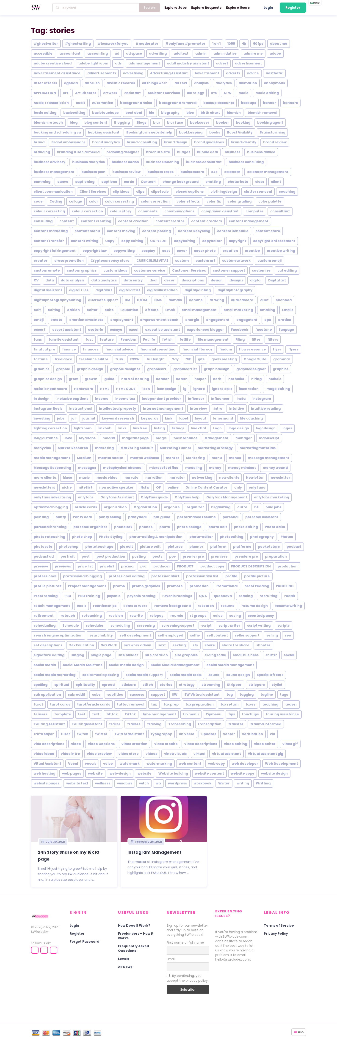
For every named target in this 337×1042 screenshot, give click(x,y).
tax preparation (199, 704)
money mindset (242, 467)
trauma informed (265, 724)
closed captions (190, 191)
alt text (180, 83)
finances (90, 349)
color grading (239, 201)
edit (37, 310)
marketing (104, 448)
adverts (233, 73)
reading (246, 596)
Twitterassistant (129, 734)
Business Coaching (162, 162)
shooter (263, 645)
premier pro (193, 556)
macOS (108, 438)
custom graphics (82, 270)
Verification (252, 734)
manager (243, 438)
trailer (114, 724)
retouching (92, 615)
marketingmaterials (258, 448)
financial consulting (157, 349)
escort (39, 329)
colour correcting (49, 211)
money (215, 467)
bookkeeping (190, 132)
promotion (199, 586)
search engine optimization (58, 635)
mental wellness (144, 458)
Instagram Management (154, 852)
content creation (133, 221)
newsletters (44, 487)
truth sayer (44, 734)
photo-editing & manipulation (155, 536)
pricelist (107, 566)
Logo (217, 428)
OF (158, 487)
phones (145, 527)
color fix (214, 201)
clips (140, 191)
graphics (280, 369)
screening (146, 625)
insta (241, 398)
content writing (84, 241)
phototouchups (99, 546)
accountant (69, 53)
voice (108, 763)
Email (170, 310)
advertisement (248, 63)
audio (243, 93)
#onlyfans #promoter (185, 43)
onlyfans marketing (271, 497)
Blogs (141, 122)
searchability (101, 635)
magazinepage (135, 438)
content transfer (49, 241)
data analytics (104, 280)
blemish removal (262, 112)
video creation (134, 744)
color (93, 201)
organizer (195, 507)
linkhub (104, 428)
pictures (175, 546)
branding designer (122, 152)
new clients (229, 477)
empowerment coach (159, 319)
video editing (235, 744)
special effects (270, 674)
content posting (156, 231)
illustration (249, 388)
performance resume (196, 517)
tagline (266, 694)
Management (216, 438)
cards (129, 181)
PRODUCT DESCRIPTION (251, 566)
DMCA (142, 300)
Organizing (220, 507)
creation (230, 250)
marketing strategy (215, 448)
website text (77, 783)
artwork (110, 93)
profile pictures (47, 586)
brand (39, 142)
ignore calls (222, 388)
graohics (41, 369)
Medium (84, 458)
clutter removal (258, 191)
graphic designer (125, 369)
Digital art (277, 280)
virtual (199, 753)
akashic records (121, 83)
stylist (277, 684)
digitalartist (129, 290)
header (162, 379)
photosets (43, 546)
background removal (177, 102)
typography (161, 734)
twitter (101, 734)
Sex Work (109, 645)
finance (69, 349)
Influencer (220, 398)
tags (284, 694)
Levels (123, 958)
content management (248, 221)
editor (92, 310)
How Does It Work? (134, 925)
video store (129, 753)
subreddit (76, 694)
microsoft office (163, 467)
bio (151, 112)
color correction (155, 201)
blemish (234, 112)
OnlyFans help (187, 497)
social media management (230, 665)
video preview (99, 753)
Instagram (261, 398)
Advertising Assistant (169, 73)
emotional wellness (86, 319)
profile (231, 576)
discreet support (103, 300)
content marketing (51, 231)
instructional (80, 408)
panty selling (110, 517)
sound (213, 674)
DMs (158, 300)
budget (183, 152)
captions (109, 181)
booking (243, 122)
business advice (261, 152)
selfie (195, 635)
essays (116, 329)
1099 (231, 43)
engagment (246, 319)
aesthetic (274, 73)
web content (190, 763)
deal (153, 280)
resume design (254, 605)
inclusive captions (72, 398)
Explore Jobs (175, 7)
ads (118, 63)
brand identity (243, 142)
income (101, 398)
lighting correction (50, 428)
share (210, 645)
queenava (223, 596)
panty (60, 517)
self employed (170, 635)
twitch (82, 734)
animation (248, 83)
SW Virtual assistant (202, 694)
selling (272, 635)
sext (162, 645)
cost (166, 250)
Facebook (239, 329)
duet (264, 300)
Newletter (255, 477)
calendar (232, 171)
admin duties (225, 53)
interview (198, 408)
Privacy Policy (276, 933)
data (49, 280)
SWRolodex (39, 931)
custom (182, 260)
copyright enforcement (274, 241)
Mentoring (195, 458)
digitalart (103, 290)
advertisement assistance (57, 73)
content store (267, 231)
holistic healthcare (50, 388)
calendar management (267, 171)
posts (157, 556)
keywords (149, 418)
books (214, 132)
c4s (214, 171)
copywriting (124, 250)
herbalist (236, 379)
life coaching (251, 418)
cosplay (148, 250)
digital (255, 280)
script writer (229, 625)
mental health (110, 458)
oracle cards (86, 507)
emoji (39, 319)
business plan (93, 171)
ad (117, 53)
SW (174, 694)
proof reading (256, 586)
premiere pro (246, 556)
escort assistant (66, 329)
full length (155, 359)
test (81, 714)
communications (179, 211)
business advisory (49, 162)
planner (196, 546)
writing (243, 783)
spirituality (85, 684)
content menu (87, 231)
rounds (176, 615)
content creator (169, 221)
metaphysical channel (122, 467)
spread (108, 684)
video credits (165, 744)
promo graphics (146, 586)
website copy (242, 773)
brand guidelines (209, 142)
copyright (237, 241)
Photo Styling (110, 536)
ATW (228, 93)
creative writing (281, 250)
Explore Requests (206, 7)
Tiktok (130, 714)
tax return (230, 704)
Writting (263, 783)
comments (147, 211)
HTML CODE (125, 388)
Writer (224, 783)
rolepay (156, 615)
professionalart (165, 576)
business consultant (204, 162)
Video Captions (101, 744)
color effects (188, 201)
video (76, 744)
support (158, 694)
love (68, 438)
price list (85, 566)
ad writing (158, 53)
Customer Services (189, 270)
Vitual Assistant (47, 763)
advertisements (101, 73)
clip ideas (121, 191)
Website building (173, 773)
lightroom (82, 428)
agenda (71, 83)
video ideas (44, 753)
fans (38, 339)
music (84, 477)
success (137, 694)
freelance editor (93, 359)
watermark (130, 763)
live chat (198, 428)
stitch (148, 684)
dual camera (242, 300)
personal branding (50, 527)
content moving (121, 231)
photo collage (189, 527)
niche (67, 487)
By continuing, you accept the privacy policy (187, 978)
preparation (276, 556)
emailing (267, 310)
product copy (212, 566)
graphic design (90, 369)
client (276, 181)
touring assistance (282, 714)
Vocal (73, 763)
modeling (193, 467)
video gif (290, 744)
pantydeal (137, 517)
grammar (281, 359)
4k (244, 43)
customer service (149, 270)
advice (253, 73)
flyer (277, 349)
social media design (126, 665)
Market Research (73, 448)
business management (54, 171)
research (206, 605)
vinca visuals (175, 753)
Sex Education (81, 645)
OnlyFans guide (154, 497)
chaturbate (238, 181)
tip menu (191, 714)
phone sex (123, 527)
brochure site (158, 152)
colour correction (87, 211)
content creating (96, 221)
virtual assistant (226, 753)
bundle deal (207, 152)
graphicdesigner (251, 369)
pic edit (126, 546)
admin (201, 53)
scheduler (95, 625)
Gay (175, 359)
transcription (209, 724)
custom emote (47, 270)
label (183, 418)
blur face (175, 122)
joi (73, 418)
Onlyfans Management (226, 497)
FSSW (135, 359)
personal (230, 517)
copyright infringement (55, 250)
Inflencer (196, 398)
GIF (188, 359)
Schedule (70, 625)
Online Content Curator (206, 487)
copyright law (95, 250)
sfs (195, 645)
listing (159, 428)
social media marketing (54, 674)
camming (42, 181)
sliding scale (215, 655)
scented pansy (261, 615)
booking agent (270, 122)
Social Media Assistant (82, 665)
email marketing (238, 310)
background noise (136, 102)
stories (166, 684)
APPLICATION (45, 93)
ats (214, 93)
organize (172, 507)
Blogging (122, 122)
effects (151, 310)
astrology (195, 93)
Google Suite (255, 359)
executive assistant (162, 329)
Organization (145, 507)
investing (42, 418)
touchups (250, 714)
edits (109, 310)
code (38, 201)
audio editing (267, 93)
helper (200, 379)
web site (95, 773)
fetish (167, 339)
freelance (63, 359)
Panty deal (82, 517)
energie (192, 319)
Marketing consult (137, 448)
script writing (259, 625)
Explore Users (238, 7)
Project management (87, 586)
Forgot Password (84, 941)
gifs (201, 359)
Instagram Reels (48, 408)
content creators (206, 221)
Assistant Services (164, 93)
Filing (240, 339)
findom (225, 349)
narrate (131, 477)
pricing (127, 566)
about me (278, 43)
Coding (56, 201)
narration (154, 477)
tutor (65, 734)
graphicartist (185, 369)
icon (146, 388)
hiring (256, 379)
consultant (280, 211)
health (182, 379)
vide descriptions (49, 744)
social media (45, 665)
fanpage (286, 329)
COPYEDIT (158, 241)
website (145, 773)
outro (242, 507)
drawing (217, 300)
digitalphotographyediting (57, 300)
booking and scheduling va (57, 132)
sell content (217, 635)
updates (208, 734)
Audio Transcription (51, 102)
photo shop (82, 536)
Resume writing (288, 605)
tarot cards (60, 704)
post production (111, 556)
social (289, 655)
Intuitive (236, 408)
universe (186, 734)
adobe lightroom (93, 63)
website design (274, 773)
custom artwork (236, 260)
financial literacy (197, 349)
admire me (253, 53)
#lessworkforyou (113, 43)
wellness (102, 783)
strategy (187, 684)
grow (73, 379)
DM (127, 300)
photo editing (246, 527)
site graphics (186, 655)
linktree (140, 428)
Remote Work (135, 605)
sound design (238, 674)
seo (288, 635)
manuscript (269, 438)
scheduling (120, 625)
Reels (81, 605)
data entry (133, 280)
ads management (144, 63)
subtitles (115, 694)
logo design (239, 428)
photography (262, 536)
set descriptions (48, 645)
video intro (70, 753)
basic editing (45, 112)
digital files (78, 290)
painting (41, 517)
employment (121, 319)
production (288, 566)
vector (229, 734)
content (66, 221)
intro (218, 408)
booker (222, 122)
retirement (44, 615)
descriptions (193, 280)
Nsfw (145, 487)
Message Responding (52, 467)
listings (178, 428)
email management (199, 310)
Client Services (93, 191)
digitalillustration (162, 290)
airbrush (92, 83)
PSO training (89, 596)
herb (217, 379)
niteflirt (85, 487)
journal (88, 418)
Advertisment (207, 73)
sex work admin (137, 645)
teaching (270, 704)
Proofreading (46, 596)
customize (261, 270)
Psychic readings (177, 596)
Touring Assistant (49, 724)
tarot (38, 704)
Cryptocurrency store (110, 260)
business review (126, 171)
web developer (245, 763)
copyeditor (212, 241)
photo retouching (49, 536)
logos (287, 428)
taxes (250, 704)
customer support (229, 270)
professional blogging (82, 576)
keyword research (118, 418)
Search (149, 7)
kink (168, 418)
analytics (223, 83)
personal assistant (261, 517)
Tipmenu (213, 714)
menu (217, 458)
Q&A (203, 596)
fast (89, 339)
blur (156, 122)
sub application (47, 694)
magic (161, 438)
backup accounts (218, 102)
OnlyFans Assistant (117, 497)
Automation (102, 102)
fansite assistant (64, 339)
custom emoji (269, 260)
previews (63, 566)
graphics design (48, 379)
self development (135, 635)
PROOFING (285, 586)
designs (236, 280)
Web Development (281, 763)
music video (107, 477)
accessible (43, 53)
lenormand (223, 418)
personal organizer (90, 527)
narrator (177, 477)
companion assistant (220, 211)
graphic (63, 369)
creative (252, 250)
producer (161, 566)
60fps (258, 43)
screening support (178, 625)
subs (96, 694)
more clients (45, 477)
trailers (133, 724)
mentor (172, 458)
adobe (275, 53)
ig (184, 388)
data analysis (72, 280)
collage (75, 201)
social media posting (100, 674)
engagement (217, 319)
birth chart (210, 112)
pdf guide (161, 517)
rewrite (136, 615)
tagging (247, 694)
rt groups (198, 615)
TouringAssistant (87, 724)
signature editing (49, 655)
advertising (133, 73)
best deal (133, 112)
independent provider (161, 398)
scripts (283, 625)
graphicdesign (216, 369)
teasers (40, 714)
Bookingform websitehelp (149, 132)
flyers (293, 349)
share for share (235, 645)
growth (91, 379)
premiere (219, 556)
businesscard (192, 171)
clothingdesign (223, 191)
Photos (287, 536)
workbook (202, 783)
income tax (125, 398)
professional (45, 576)
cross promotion (69, 260)
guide (109, 379)
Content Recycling (194, 231)
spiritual (61, 684)
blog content (95, 122)
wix (158, 783)
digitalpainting (198, 290)
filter (255, 339)
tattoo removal (130, 704)
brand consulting (142, 142)
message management (268, 458)
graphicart (156, 369)
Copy (109, 241)
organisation (115, 507)
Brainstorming (272, 132)
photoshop (68, 546)
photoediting (231, 536)
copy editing (132, 241)
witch (144, 783)
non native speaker (116, 487)
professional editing (126, 576)
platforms (242, 546)
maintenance (186, 438)
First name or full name (185, 942)
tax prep (171, 704)
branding (42, 152)
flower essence (252, 349)
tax (154, 704)
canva (62, 181)
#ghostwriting (78, 43)
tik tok (112, 714)
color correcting (119, 201)
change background (181, 181)
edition (73, 310)
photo (164, 527)
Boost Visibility (240, 132)
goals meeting (224, 359)
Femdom (128, 339)
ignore (199, 388)
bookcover (199, 122)
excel (133, 329)
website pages (46, 783)
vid (272, 734)
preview (41, 566)
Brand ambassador (68, 142)
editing (54, 310)
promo (119, 586)
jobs (60, 418)
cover (182, 250)
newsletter (280, 477)
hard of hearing (135, 379)
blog (73, 122)
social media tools (186, 674)
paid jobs (273, 507)
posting (139, 556)
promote (175, 586)
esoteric (95, 329)
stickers (129, 684)
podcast (294, 546)
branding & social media (78, 152)
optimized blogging (51, 507)
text (95, 714)
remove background (172, 605)
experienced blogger (205, 329)
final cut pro (44, 349)
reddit (289, 596)
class (259, 181)
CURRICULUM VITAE (152, 260)
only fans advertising (52, 497)
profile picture (257, 576)
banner (269, 102)
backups (248, 102)
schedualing (44, 625)
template (62, 714)
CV (36, 280)
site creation (156, 655)
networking (202, 477)
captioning (84, 181)
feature (107, 339)
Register (292, 7)
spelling (40, 684)
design (217, 280)
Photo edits (275, 527)
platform (218, 546)
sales (217, 615)
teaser (291, 704)
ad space (134, 53)
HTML (104, 388)
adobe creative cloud (53, 63)
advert (222, 63)
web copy (216, 763)
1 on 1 (216, 43)
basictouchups (105, 112)
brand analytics (106, 142)
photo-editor (201, 536)
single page (101, 655)
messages (87, 467)
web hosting (44, 773)
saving (235, 615)
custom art (205, 260)
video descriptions (200, 744)
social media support (144, 674)
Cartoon (148, 181)
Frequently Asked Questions (133, 948)
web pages (71, 773)
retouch (68, 615)
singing (77, 655)
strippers (257, 684)
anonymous (274, 83)
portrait (68, 556)
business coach (125, 162)
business (232, 152)
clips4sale (160, 191)
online (173, 487)
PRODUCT (185, 566)
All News (125, 966)
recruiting (268, 596)
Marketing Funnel (175, 448)
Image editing (277, 388)
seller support (247, 635)
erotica (284, 319)
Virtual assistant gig (265, 753)
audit (80, 102)
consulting (43, 221)
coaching (287, 191)
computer (254, 211)
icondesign (166, 388)
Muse (67, 477)
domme (196, 300)
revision (116, 615)
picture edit (150, 546)
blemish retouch (48, 122)
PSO (67, 596)
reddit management (52, 605)
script (206, 625)
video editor (265, 744)
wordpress (177, 783)
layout (200, 418)
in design (42, 398)
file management (213, 339)
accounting (97, 53)
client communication (53, 191)
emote (56, 319)
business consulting (246, 162)
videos (151, 753)
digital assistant (48, 290)
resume (228, 605)
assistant (132, 93)
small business (246, 655)
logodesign (266, 428)
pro (143, 566)
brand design (175, 142)
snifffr (271, 655)
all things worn (155, 83)
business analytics (88, 162)
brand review (275, 142)
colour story (120, 211)
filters (272, 339)
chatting (213, 181)
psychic (113, 596)
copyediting (184, 241)
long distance (46, 438)
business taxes (160, 171)
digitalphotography (235, 290)
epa (267, 319)
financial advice (119, 349)
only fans (257, 487)
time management (159, 714)
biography (170, 112)
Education (129, 310)
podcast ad (44, 556)
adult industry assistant (188, 63)
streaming (211, 684)
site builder (128, 655)
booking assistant (103, 132)
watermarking (159, 763)
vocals (90, 763)
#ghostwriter (46, 43)
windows (124, 783)
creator (40, 260)
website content (209, 773)
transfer (235, 724)
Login (268, 7)
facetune (263, 329)
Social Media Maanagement (175, 665)
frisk (119, 359)
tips (231, 714)
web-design (120, 773)
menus (235, 458)
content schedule (233, 231)
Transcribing (179, 724)
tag (230, 694)
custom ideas (115, 270)
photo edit (217, 527)
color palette (270, 201)
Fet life (149, 339)
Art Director (85, 93)
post (86, 556)
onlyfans (86, 497)
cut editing (287, 270)
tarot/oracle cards (93, 704)
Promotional (226, 586)
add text (181, 53)
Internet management (163, 408)
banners (290, 102)
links (122, 428)
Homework (83, 388)
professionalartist (202, 576)
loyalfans (87, 438)
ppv (172, 556)
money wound (275, 467)
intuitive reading (266, 408)
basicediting (74, 112)
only (238, 487)
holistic (274, 379)
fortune (41, 359)
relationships (104, 605)
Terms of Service (279, 925)
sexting (179, 645)
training (154, 724)
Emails (287, 310)
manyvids (42, 448)
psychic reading (141, 596)
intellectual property (117, 408)
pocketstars (269, 546)
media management (52, 458)
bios (190, 112)
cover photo (205, 250)
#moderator (146, 43)
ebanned (284, 300)
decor (169, 280)
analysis (201, 83)
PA (256, 507)
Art (65, 93)
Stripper (234, 684)
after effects (45, 83)
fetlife (185, 339)
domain (175, 300)
